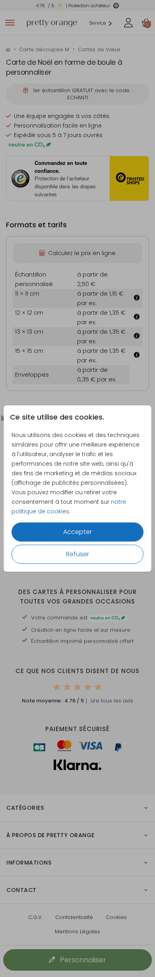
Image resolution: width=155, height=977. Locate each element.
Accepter (77, 531)
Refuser (77, 554)
